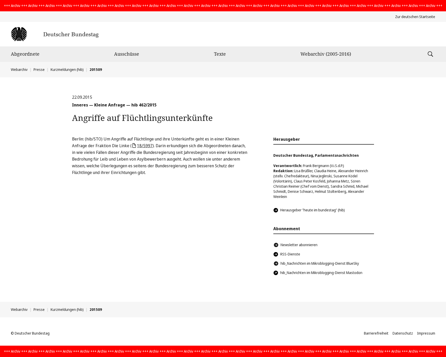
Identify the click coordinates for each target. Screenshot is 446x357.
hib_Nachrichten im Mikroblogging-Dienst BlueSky (320, 263)
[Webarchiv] (54, 34)
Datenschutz (403, 333)
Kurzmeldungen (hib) (67, 69)
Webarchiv (19, 69)
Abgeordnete (25, 54)
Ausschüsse (126, 54)
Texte (220, 54)
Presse (39, 69)
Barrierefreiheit (376, 333)
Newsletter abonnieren (299, 244)
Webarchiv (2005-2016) (325, 54)
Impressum (426, 333)
